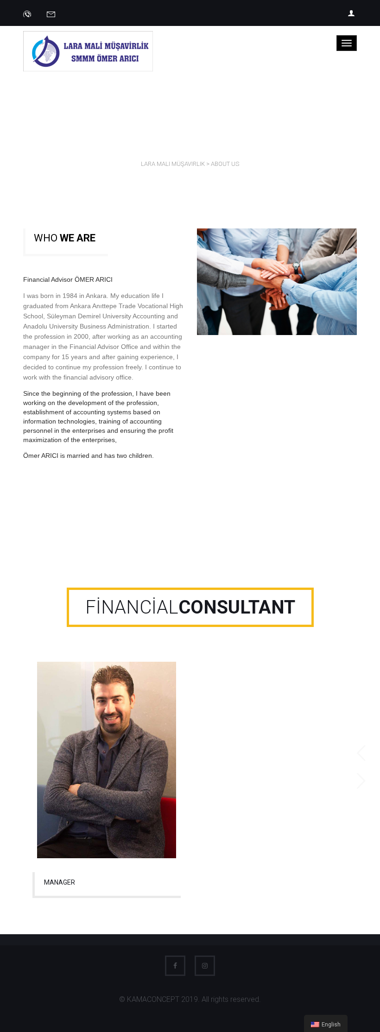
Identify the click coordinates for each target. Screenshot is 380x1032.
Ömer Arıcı (106, 755)
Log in (352, 13)
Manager (59, 882)
